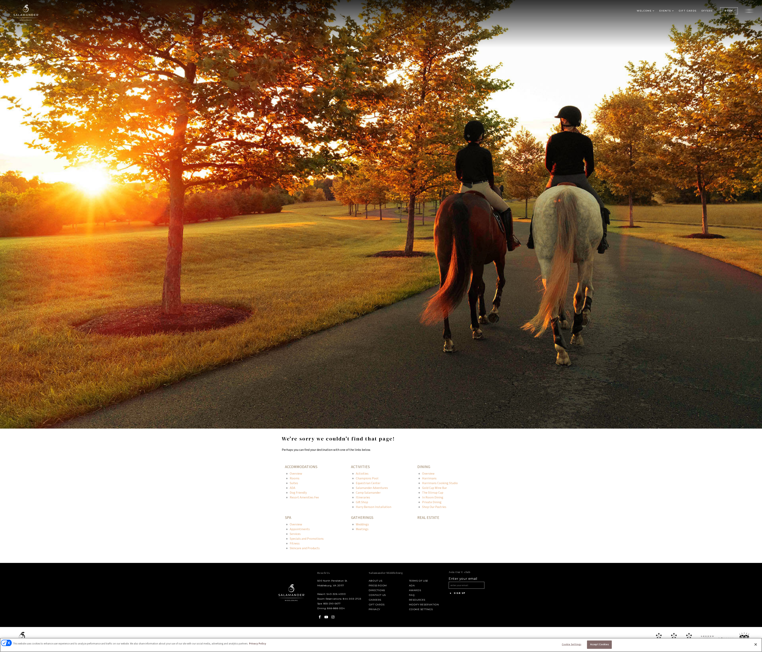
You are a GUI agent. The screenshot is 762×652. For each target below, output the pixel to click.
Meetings (362, 529)
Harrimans (429, 478)
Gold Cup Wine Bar (434, 488)
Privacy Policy (257, 643)
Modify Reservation (424, 604)
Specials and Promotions (307, 539)
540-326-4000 (336, 593)
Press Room (378, 585)
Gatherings (362, 517)
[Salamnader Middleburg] (26, 12)
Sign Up (459, 593)
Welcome (644, 10)
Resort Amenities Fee (304, 497)
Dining (423, 466)
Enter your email (463, 579)
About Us (375, 580)
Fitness (295, 543)
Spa (288, 517)
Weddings (362, 524)
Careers (375, 599)
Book (729, 10)
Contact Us (377, 594)
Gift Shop (362, 502)
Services (295, 534)
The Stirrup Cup (432, 492)
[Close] (755, 644)
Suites (294, 483)
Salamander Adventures (372, 488)
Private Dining (432, 502)
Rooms (294, 478)
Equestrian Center (368, 483)
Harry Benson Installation (373, 507)
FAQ (412, 594)
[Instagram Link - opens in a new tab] (332, 617)
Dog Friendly (298, 492)
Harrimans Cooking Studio (440, 483)
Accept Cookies (599, 644)
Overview (296, 473)
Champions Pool (367, 478)
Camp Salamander (368, 492)
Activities (360, 466)
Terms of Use (418, 580)
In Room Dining (432, 497)
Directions (377, 590)
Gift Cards (688, 10)
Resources (417, 599)
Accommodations (301, 466)
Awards (415, 590)
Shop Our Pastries (434, 507)
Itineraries (363, 497)
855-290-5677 (332, 603)
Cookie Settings (421, 609)
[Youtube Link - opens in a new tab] (326, 617)
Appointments (300, 529)
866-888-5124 (336, 608)
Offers (707, 10)
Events (665, 10)
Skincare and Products (305, 548)
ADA (292, 488)
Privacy (374, 609)
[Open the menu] (749, 10)
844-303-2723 (352, 598)
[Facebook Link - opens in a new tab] (319, 617)
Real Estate (428, 517)
